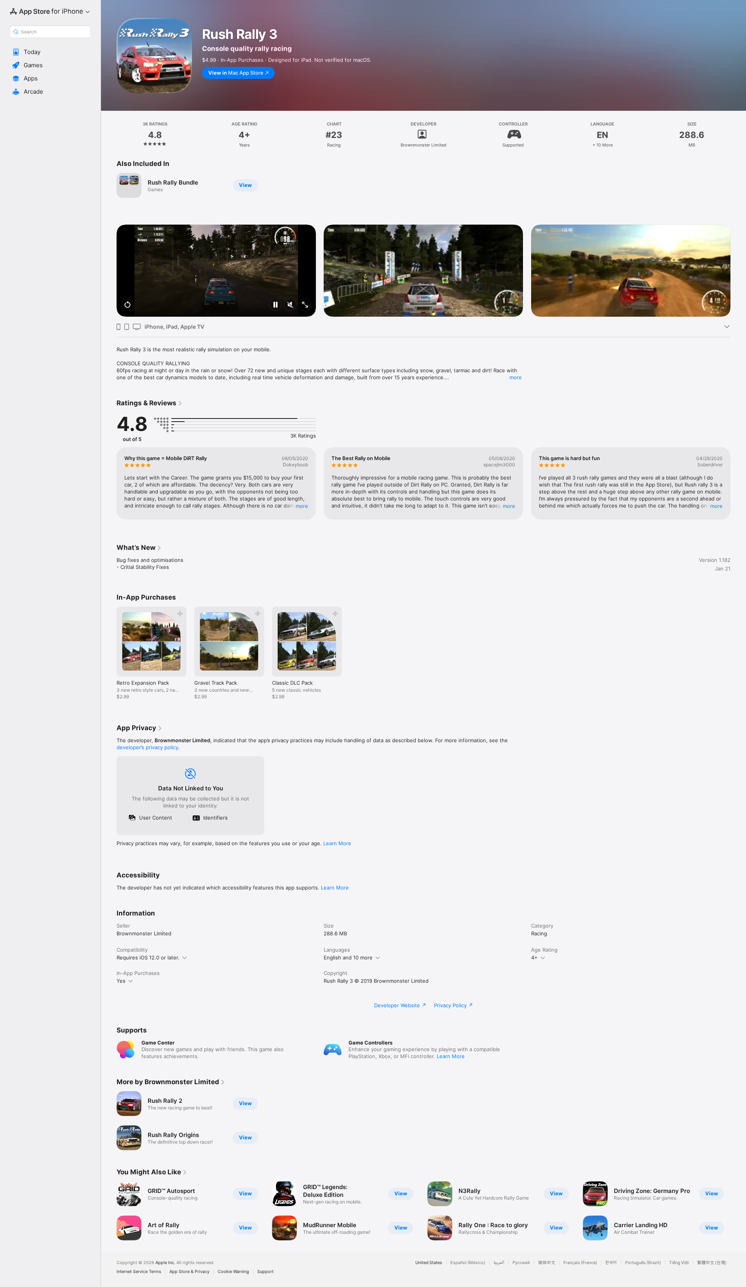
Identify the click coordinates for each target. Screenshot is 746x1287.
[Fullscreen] (305, 305)
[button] (50, 52)
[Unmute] (290, 305)
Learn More (337, 843)
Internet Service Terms (139, 1272)
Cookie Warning (233, 1272)
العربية (498, 1263)
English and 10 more (348, 957)
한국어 (611, 1263)
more (515, 377)
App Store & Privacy (189, 1272)
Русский (521, 1263)
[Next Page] (738, 270)
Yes (121, 981)
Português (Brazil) (643, 1263)
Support (265, 1272)
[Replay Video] (127, 305)
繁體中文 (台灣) (712, 1263)
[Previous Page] (108, 270)
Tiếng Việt (679, 1263)
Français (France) (580, 1263)
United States (428, 1263)
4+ (534, 957)
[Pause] (275, 305)
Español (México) (467, 1263)
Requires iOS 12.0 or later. (148, 957)
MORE (302, 506)
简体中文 (546, 1263)
